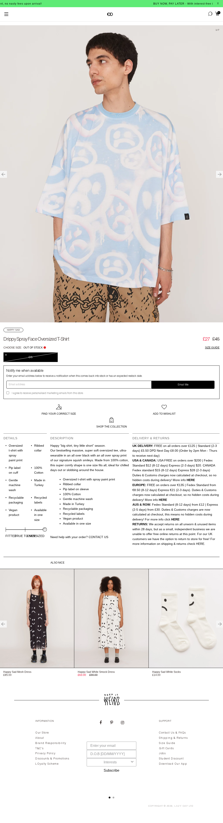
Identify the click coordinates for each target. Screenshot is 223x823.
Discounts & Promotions (52, 758)
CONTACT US (98, 537)
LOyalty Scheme (47, 764)
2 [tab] (113, 797)
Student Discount (171, 758)
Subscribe (111, 770)
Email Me (183, 385)
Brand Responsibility (50, 743)
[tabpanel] (111, 753)
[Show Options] (132, 762)
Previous (3, 174)
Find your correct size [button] (59, 413)
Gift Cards (166, 748)
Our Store (42, 733)
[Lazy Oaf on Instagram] (122, 723)
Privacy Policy (45, 753)
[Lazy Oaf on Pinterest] (111, 723)
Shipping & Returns (173, 738)
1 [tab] (109, 797)
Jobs (162, 753)
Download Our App (173, 764)
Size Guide (212, 347)
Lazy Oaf (181, 806)
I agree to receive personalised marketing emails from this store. (48, 393)
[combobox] (110, 762)
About (39, 738)
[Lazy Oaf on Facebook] (100, 723)
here (200, 543)
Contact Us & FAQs (172, 733)
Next (219, 174)
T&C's (39, 748)
